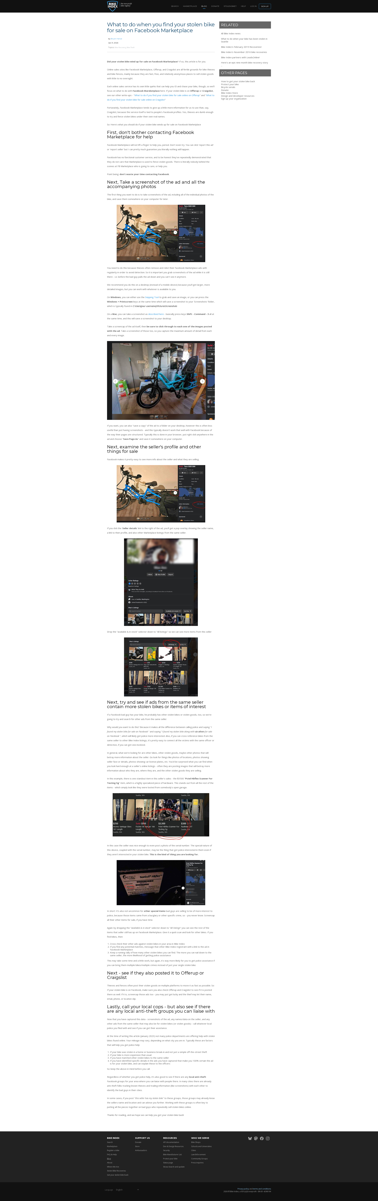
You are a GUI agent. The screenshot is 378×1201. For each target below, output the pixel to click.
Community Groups (199, 1158)
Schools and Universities (201, 1146)
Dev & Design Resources (173, 1146)
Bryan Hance (116, 39)
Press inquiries (197, 1162)
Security (166, 1150)
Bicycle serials (228, 87)
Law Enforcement (198, 1154)
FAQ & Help (112, 1154)
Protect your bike (230, 84)
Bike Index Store (229, 93)
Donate (215, 6)
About (109, 1162)
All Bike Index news (231, 33)
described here (156, 314)
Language (109, 1190)
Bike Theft (131, 47)
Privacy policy (243, 1189)
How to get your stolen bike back (238, 81)
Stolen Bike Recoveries (116, 1171)
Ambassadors (141, 1150)
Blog (204, 6)
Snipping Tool (152, 297)
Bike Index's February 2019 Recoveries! (241, 47)
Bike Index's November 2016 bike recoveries (244, 52)
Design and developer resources (237, 95)
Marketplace (190, 6)
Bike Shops (195, 1142)
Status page (168, 1162)
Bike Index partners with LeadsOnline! (240, 57)
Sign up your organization (234, 98)
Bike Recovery (120, 47)
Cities (193, 1150)
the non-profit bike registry (126, 5)
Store (137, 1146)
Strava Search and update (174, 1167)
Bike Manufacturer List (172, 1154)
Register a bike (113, 1150)
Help (243, 6)
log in (253, 6)
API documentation (171, 1142)
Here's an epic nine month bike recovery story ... (244, 64)
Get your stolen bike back (117, 1175)
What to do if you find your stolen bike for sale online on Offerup (167, 95)
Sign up (265, 6)
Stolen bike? (230, 6)
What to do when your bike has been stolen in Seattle (244, 40)
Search (175, 6)
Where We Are (113, 1167)
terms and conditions (262, 1189)
